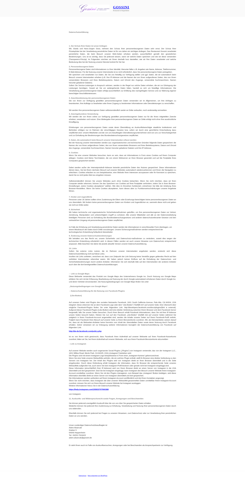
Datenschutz (82, 476)
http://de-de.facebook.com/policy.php (85, 331)
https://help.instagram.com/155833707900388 (89, 389)
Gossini (121, 7)
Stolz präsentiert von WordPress (97, 476)
